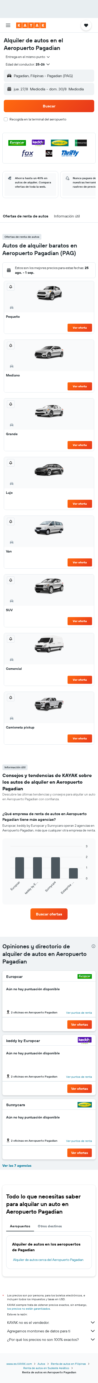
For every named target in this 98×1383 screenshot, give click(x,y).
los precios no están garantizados (28, 1308)
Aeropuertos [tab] (20, 1226)
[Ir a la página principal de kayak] (31, 25)
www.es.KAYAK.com (19, 1363)
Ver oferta (80, 327)
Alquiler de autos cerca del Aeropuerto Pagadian (48, 1260)
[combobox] (28, 56)
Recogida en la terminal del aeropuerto (38, 119)
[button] (8, 25)
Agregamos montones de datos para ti (38, 1331)
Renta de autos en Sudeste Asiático (46, 1368)
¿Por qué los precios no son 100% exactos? (43, 1339)
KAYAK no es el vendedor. (28, 1322)
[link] (49, 914)
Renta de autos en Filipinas (68, 1363)
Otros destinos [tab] (50, 1226)
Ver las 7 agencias (16, 1165)
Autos (41, 1363)
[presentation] (93, 946)
